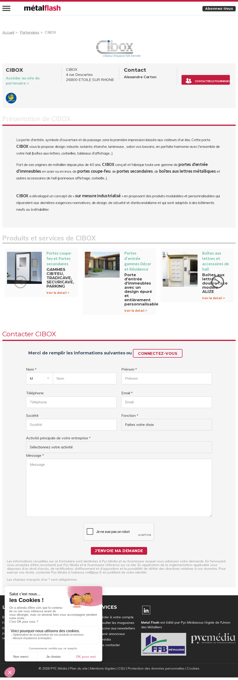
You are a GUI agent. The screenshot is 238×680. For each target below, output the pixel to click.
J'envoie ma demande (119, 551)
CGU (121, 668)
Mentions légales (103, 668)
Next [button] (217, 282)
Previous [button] (20, 282)
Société (32, 415)
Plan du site (79, 668)
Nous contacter (108, 645)
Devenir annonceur (110, 634)
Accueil (8, 32)
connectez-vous (157, 353)
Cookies (193, 668)
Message (33, 455)
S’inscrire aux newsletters (115, 628)
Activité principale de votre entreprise (57, 438)
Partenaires (29, 32)
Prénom (127, 369)
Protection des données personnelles (156, 668)
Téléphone (35, 393)
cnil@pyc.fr (93, 572)
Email (125, 393)
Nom (30, 369)
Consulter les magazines (115, 623)
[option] (41, 274)
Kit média (103, 639)
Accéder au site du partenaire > (23, 80)
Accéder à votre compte (115, 617)
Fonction (128, 415)
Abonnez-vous (219, 8)
